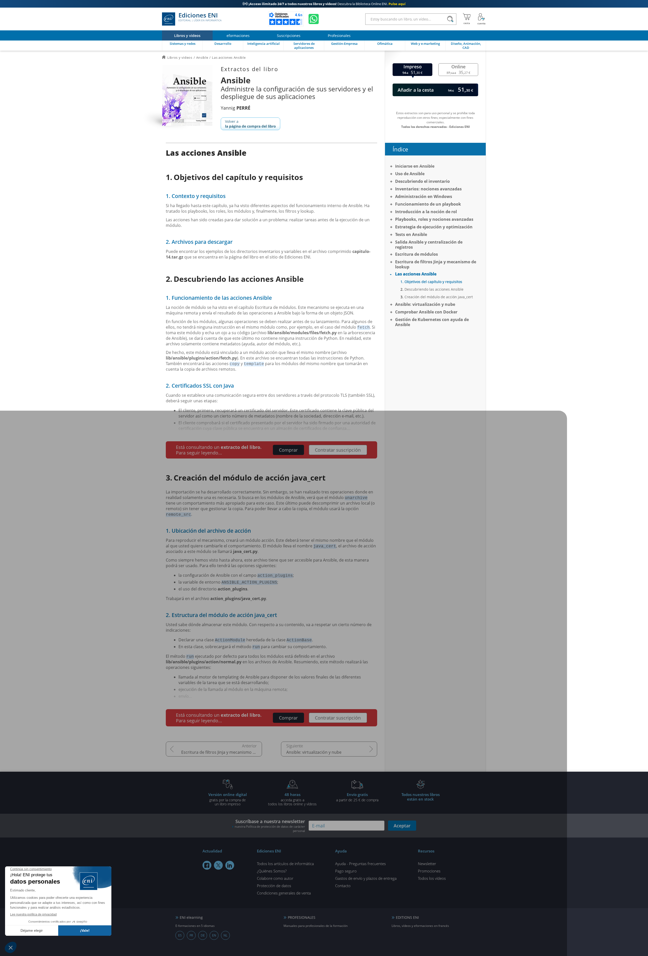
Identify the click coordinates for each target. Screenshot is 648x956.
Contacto (343, 885)
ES (180, 935)
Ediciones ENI (199, 17)
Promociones (429, 870)
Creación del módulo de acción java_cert (438, 296)
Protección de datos (274, 885)
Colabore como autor (275, 878)
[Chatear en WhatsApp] (314, 19)
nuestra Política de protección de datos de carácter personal (270, 828)
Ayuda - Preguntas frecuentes (360, 863)
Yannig (235, 108)
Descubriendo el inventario (422, 181)
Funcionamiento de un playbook (428, 204)
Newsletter (427, 863)
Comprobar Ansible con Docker (426, 311)
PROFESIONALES (301, 917)
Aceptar (402, 826)
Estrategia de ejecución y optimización (434, 226)
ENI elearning (191, 917)
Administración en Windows (423, 196)
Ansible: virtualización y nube (313, 752)
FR (191, 935)
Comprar (288, 450)
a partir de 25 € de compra (357, 797)
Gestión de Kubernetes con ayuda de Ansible (432, 322)
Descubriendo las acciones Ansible (433, 289)
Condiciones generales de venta (284, 892)
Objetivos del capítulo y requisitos (433, 281)
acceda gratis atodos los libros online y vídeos (292, 799)
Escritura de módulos (416, 254)
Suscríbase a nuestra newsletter (270, 825)
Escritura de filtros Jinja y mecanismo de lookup (221, 752)
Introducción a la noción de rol (426, 211)
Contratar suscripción (338, 450)
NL (225, 935)
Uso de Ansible (409, 173)
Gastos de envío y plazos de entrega (366, 878)
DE (203, 935)
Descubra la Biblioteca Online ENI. (324, 4)
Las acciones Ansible (415, 273)
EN (214, 935)
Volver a (250, 124)
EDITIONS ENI (407, 917)
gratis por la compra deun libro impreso (227, 799)
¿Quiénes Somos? (272, 870)
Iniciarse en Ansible (414, 166)
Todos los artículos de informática (285, 863)
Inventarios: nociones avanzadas (428, 188)
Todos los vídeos (432, 878)
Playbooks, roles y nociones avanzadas (434, 219)
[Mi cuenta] (481, 19)
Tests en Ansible (411, 234)
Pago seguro (346, 870)
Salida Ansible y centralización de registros (428, 245)
